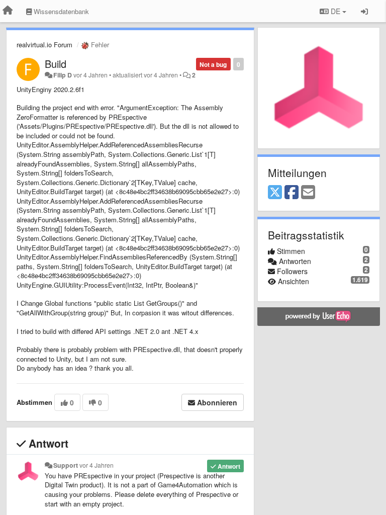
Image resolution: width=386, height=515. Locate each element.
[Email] (308, 192)
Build (55, 63)
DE (335, 11)
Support (65, 465)
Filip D (62, 74)
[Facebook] (291, 192)
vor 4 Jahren (96, 465)
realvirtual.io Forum (44, 44)
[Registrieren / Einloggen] (364, 11)
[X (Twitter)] (275, 192)
